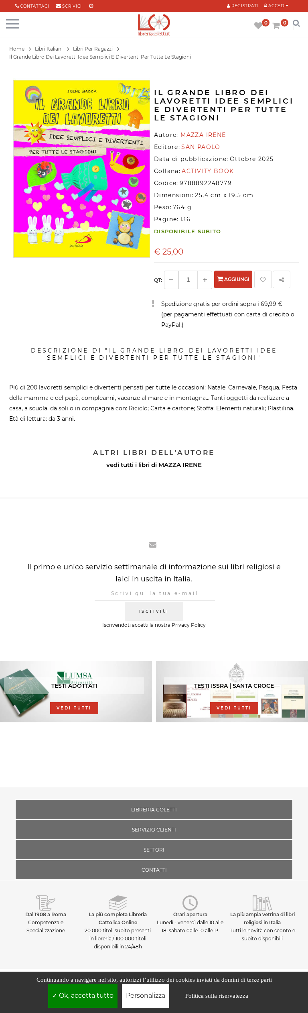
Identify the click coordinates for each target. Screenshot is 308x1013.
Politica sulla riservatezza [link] (216, 996)
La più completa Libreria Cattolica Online (118, 918)
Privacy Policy (189, 625)
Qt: (158, 280)
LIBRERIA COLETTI (154, 810)
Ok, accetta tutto (85, 995)
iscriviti (154, 611)
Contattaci (34, 6)
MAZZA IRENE (180, 465)
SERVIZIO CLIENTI (154, 830)
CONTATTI (154, 870)
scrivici (72, 6)
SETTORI (154, 850)
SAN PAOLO (201, 147)
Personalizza (145, 995)
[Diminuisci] (171, 280)
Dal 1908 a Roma (45, 914)
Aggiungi (236, 279)
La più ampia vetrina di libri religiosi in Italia (262, 918)
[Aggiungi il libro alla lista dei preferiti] (263, 279)
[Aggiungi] (205, 280)
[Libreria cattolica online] (154, 25)
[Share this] (281, 279)
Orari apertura (190, 914)
